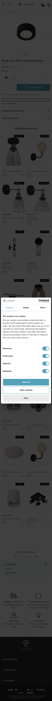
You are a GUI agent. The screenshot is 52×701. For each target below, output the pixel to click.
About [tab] (42, 308)
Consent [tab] (9, 308)
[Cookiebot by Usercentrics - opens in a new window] (38, 301)
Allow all (26, 382)
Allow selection (26, 390)
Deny (26, 398)
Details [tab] (26, 308)
